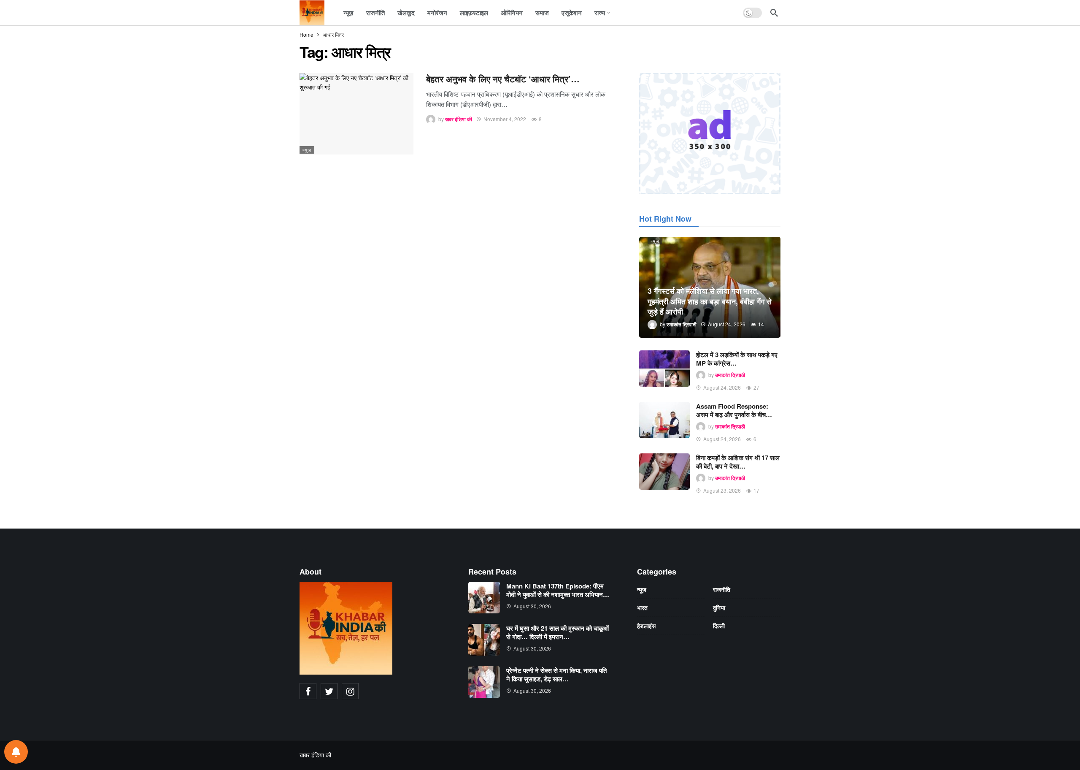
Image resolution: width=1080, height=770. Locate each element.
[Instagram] (350, 691)
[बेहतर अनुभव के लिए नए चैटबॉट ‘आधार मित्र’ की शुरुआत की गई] (356, 114)
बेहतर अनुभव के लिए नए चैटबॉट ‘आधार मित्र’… (503, 79)
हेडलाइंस (646, 625)
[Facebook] (308, 691)
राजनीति (721, 589)
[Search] (774, 12)
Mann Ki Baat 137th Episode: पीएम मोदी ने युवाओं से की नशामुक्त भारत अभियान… (557, 590)
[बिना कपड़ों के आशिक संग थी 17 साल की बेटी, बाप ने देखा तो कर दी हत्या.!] (664, 471)
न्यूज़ (306, 149)
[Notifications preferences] (16, 752)
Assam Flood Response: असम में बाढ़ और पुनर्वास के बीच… (734, 410)
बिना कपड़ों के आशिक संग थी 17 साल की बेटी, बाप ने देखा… (738, 462)
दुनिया (719, 607)
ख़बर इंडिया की (458, 119)
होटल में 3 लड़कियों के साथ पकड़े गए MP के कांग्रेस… (737, 359)
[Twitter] (329, 691)
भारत (642, 607)
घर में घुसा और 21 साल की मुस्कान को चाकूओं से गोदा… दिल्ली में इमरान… (557, 632)
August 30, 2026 (532, 606)
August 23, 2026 (722, 490)
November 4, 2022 (504, 118)
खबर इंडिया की (315, 755)
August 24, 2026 (722, 387)
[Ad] (709, 133)
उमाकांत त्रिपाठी (730, 375)
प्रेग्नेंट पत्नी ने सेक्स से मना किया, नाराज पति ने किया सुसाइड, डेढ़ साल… (556, 674)
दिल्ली (719, 625)
